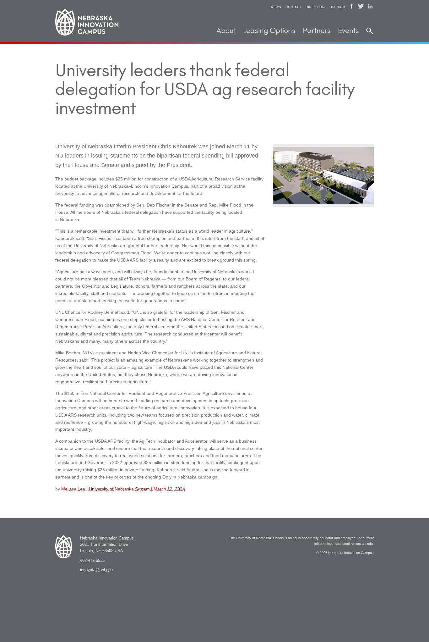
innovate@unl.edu (96, 570)
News (276, 7)
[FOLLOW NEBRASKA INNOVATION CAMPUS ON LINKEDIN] (370, 6)
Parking (338, 7)
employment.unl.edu (357, 543)
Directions (316, 7)
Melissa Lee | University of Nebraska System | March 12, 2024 (123, 488)
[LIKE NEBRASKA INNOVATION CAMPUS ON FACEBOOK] (351, 6)
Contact (293, 7)
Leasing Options (269, 31)
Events (348, 31)
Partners (317, 31)
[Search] (370, 31)
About (226, 31)
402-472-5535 (92, 560)
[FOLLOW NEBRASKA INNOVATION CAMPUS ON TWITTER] (361, 6)
